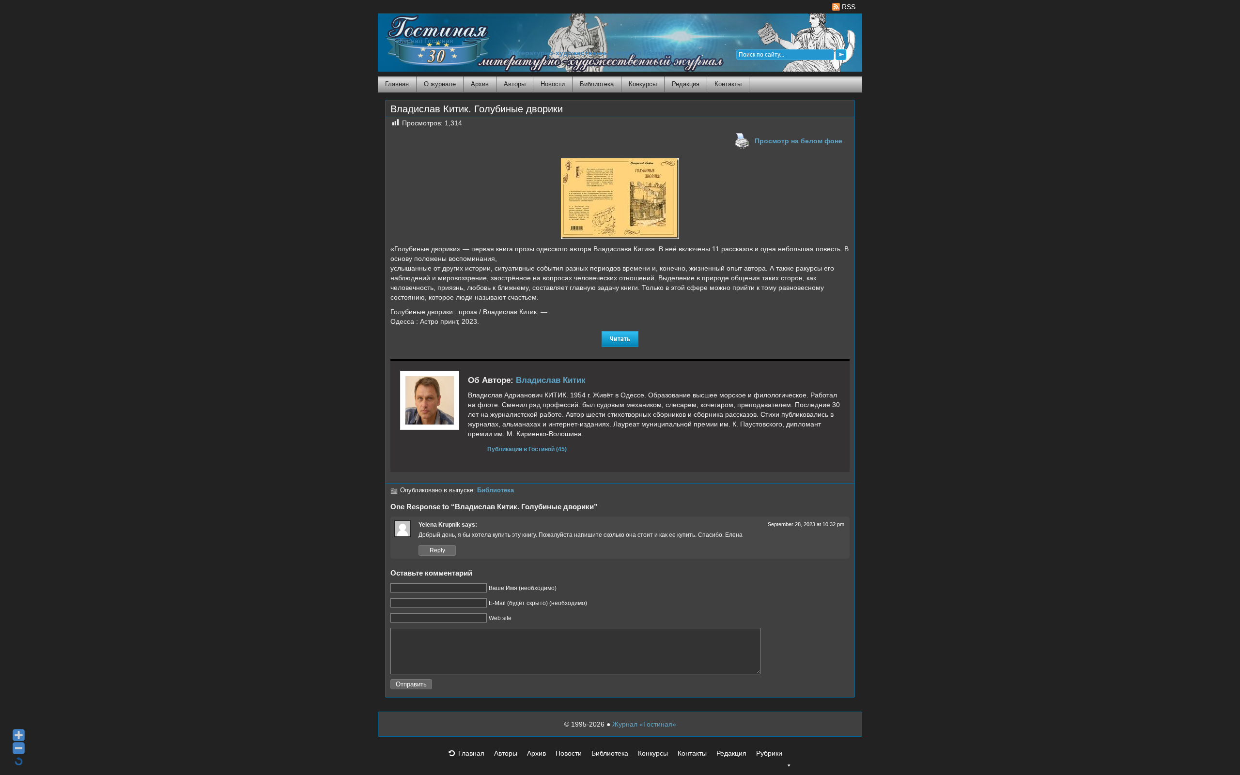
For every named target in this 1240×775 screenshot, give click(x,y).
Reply (437, 550)
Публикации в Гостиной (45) (527, 449)
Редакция (685, 84)
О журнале (440, 84)
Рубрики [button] (769, 753)
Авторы (515, 84)
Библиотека (597, 84)
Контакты (728, 84)
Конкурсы (643, 84)
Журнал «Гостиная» (644, 724)
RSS (847, 7)
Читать (620, 338)
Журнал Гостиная (425, 41)
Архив (480, 84)
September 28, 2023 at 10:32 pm (806, 524)
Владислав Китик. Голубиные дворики (476, 109)
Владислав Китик (551, 380)
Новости (553, 84)
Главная (397, 84)
